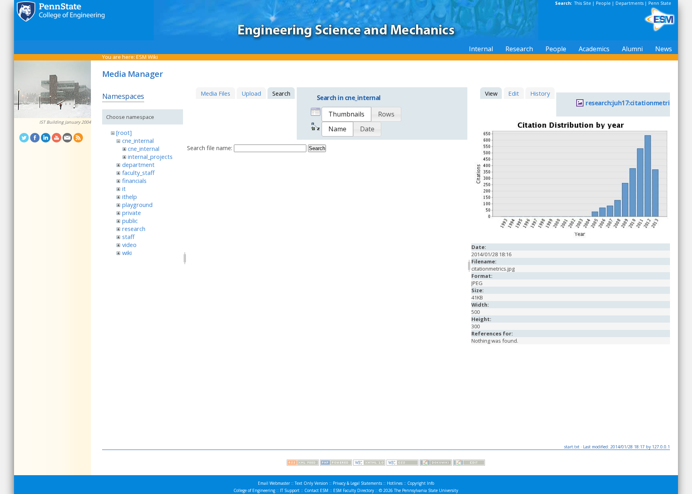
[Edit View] (469, 463)
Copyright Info (420, 483)
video (129, 245)
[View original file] (570, 237)
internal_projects (150, 157)
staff (128, 237)
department (138, 165)
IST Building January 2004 (65, 122)
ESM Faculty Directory (353, 490)
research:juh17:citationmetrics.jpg (635, 103)
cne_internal (138, 141)
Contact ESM (316, 490)
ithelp (129, 197)
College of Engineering (254, 490)
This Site (582, 3)
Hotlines (394, 483)
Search (317, 148)
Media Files (215, 93)
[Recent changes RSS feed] (303, 463)
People (603, 3)
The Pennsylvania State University (426, 490)
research (133, 229)
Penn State (659, 3)
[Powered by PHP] (336, 463)
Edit (513, 93)
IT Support (290, 490)
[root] (124, 133)
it (124, 189)
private (131, 213)
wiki (127, 253)
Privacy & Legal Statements (357, 483)
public (130, 221)
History (540, 93)
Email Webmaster (274, 483)
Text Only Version (311, 483)
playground (137, 205)
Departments (630, 3)
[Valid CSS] (402, 463)
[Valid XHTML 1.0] (369, 463)
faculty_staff (138, 173)
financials (134, 181)
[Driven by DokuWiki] (436, 463)
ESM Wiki (147, 56)
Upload (251, 93)
